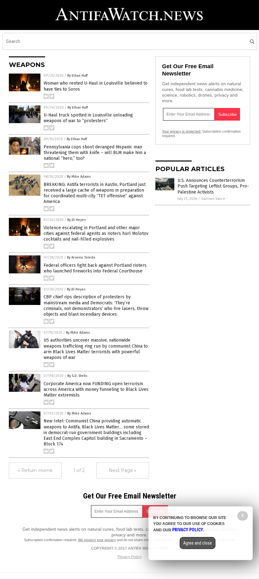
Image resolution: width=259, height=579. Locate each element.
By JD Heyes (76, 220)
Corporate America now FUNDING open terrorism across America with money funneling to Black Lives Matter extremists (96, 389)
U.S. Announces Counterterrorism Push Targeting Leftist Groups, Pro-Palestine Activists (213, 186)
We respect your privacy (97, 540)
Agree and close (197, 543)
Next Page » (122, 470)
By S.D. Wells (77, 376)
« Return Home (35, 470)
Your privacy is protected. (181, 131)
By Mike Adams (79, 177)
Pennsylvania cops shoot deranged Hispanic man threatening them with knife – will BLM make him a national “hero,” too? (95, 152)
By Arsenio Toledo (81, 257)
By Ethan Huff (77, 76)
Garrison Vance (213, 199)
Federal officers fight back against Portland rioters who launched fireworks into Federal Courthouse (95, 268)
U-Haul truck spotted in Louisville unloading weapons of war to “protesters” (88, 117)
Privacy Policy (129, 557)
